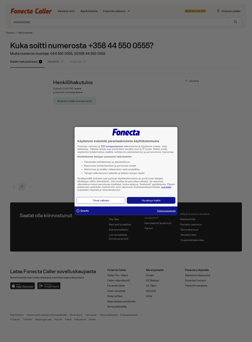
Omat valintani (101, 200)
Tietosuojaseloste (166, 210)
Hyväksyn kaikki (151, 200)
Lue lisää (166, 187)
